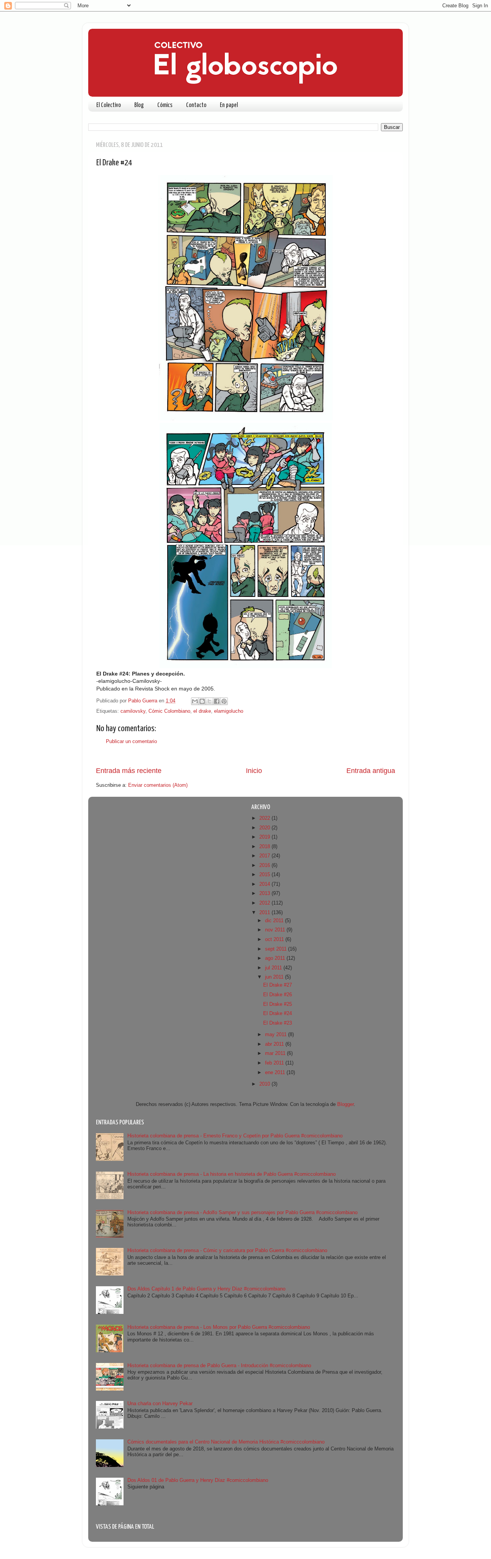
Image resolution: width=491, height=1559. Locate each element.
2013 (265, 893)
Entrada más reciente (128, 771)
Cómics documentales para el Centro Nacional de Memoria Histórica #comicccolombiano (226, 1442)
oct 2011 (275, 939)
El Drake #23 (277, 1023)
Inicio (254, 771)
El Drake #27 (277, 985)
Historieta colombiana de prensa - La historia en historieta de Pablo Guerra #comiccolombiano (231, 1174)
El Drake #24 (277, 1013)
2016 (265, 865)
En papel (229, 105)
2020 (265, 828)
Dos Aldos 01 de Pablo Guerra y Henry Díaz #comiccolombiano (197, 1480)
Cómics (165, 105)
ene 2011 (276, 1072)
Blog (139, 105)
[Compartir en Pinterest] (224, 701)
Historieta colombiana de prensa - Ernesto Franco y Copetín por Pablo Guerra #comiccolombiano (235, 1136)
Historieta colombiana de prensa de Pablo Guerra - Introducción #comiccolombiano (219, 1365)
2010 (265, 1084)
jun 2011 (275, 977)
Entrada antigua (370, 771)
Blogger (345, 1104)
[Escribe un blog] (202, 701)
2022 (265, 818)
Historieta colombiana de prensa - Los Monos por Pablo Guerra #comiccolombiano (218, 1327)
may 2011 (276, 1034)
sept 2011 (276, 949)
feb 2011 (275, 1063)
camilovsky (132, 711)
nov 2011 (276, 930)
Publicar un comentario (131, 741)
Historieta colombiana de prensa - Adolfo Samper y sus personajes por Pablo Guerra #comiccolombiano (242, 1212)
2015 (265, 874)
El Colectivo (108, 105)
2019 (265, 837)
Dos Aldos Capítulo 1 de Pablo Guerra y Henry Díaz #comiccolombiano (206, 1289)
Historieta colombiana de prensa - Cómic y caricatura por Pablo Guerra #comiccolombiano (227, 1250)
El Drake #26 (277, 994)
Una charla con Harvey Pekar (160, 1403)
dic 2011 (275, 920)
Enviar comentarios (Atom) (158, 785)
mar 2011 (276, 1053)
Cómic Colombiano (169, 711)
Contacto (196, 105)
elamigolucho (228, 711)
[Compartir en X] (209, 701)
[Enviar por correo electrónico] (195, 701)
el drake (202, 711)
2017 (265, 856)
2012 (265, 903)
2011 (265, 912)
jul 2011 (274, 968)
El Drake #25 (277, 1004)
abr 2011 (275, 1044)
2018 (265, 846)
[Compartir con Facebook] (217, 701)
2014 (265, 884)
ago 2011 (276, 958)
